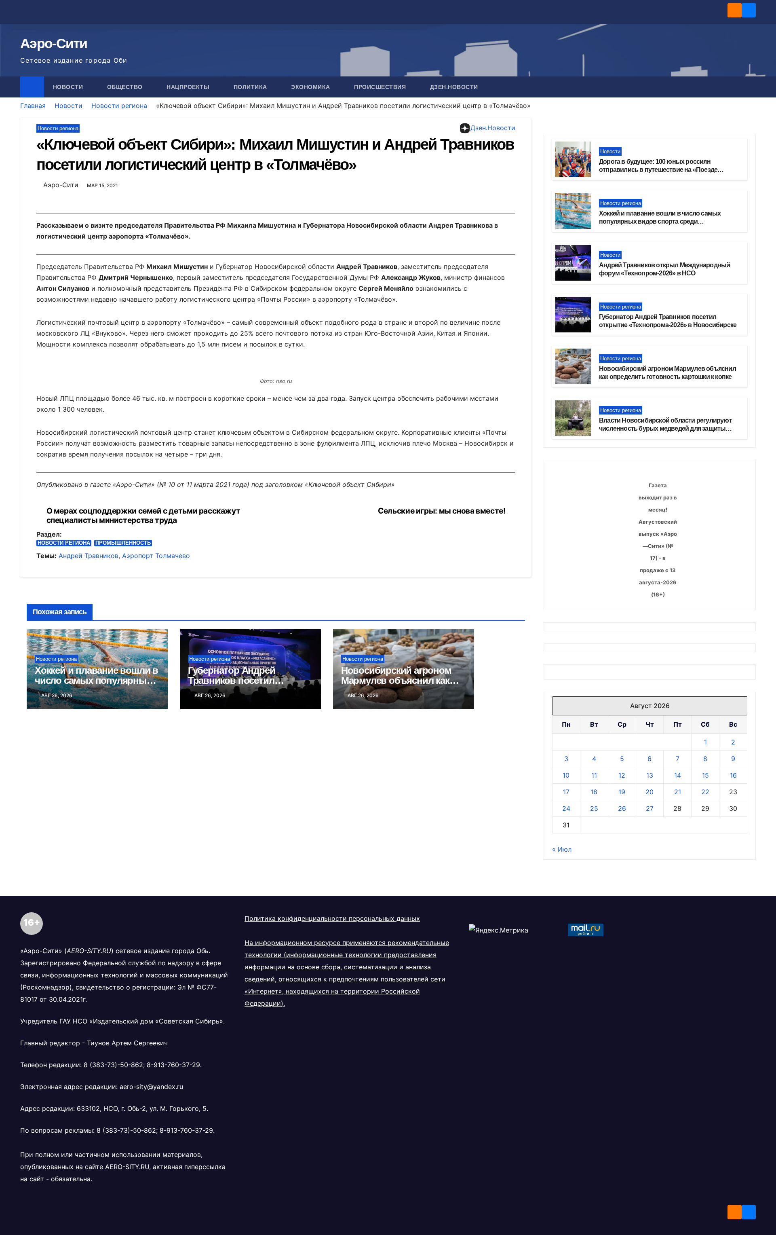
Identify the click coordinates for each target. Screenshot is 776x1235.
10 (566, 1102)
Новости (69, 87)
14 (677, 1102)
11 (594, 1102)
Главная (33, 106)
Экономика (311, 87)
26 (622, 1135)
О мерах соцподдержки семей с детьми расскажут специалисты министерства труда (143, 515)
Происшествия (381, 87)
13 (649, 1102)
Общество (126, 87)
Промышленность (123, 543)
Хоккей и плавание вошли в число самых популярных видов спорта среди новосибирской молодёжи (660, 222)
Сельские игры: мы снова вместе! (441, 511)
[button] (750, 87)
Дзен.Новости (454, 87)
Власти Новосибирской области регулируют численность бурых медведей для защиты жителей (665, 429)
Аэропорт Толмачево (156, 556)
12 (621, 1102)
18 (593, 1119)
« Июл (561, 1176)
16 (733, 1102)
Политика (251, 87)
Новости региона (119, 106)
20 (649, 1119)
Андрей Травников (88, 556)
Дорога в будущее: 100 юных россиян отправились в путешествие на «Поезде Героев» (658, 170)
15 (705, 1102)
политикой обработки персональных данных (494, 1205)
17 (566, 1119)
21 (677, 1119)
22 (705, 1119)
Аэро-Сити (53, 43)
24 (566, 1135)
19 (621, 1119)
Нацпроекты (189, 87)
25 (594, 1135)
